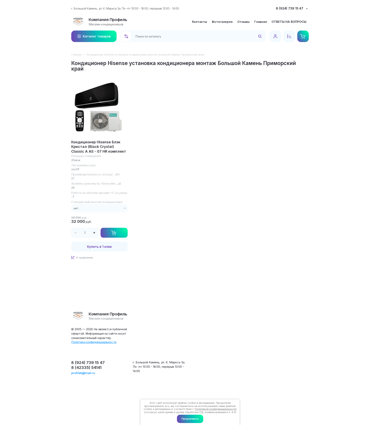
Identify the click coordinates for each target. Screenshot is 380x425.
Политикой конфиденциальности (216, 409)
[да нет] (99, 208)
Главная (76, 54)
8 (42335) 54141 (86, 367)
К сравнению (84, 257)
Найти (255, 36)
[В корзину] (114, 233)
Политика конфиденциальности (93, 342)
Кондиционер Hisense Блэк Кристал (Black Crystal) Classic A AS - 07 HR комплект (98, 146)
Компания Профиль (108, 19)
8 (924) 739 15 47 (289, 8)
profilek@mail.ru (83, 373)
